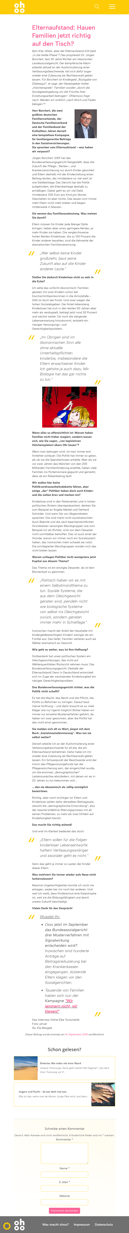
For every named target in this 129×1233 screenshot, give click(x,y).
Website (64, 1196)
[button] (7, 1226)
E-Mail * (64, 1182)
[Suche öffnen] (97, 7)
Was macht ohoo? (55, 1224)
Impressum (82, 1224)
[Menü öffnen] (112, 7)
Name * (65, 1168)
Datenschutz (104, 1224)
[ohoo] (19, 7)
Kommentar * (64, 1139)
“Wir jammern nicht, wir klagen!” (61, 1005)
